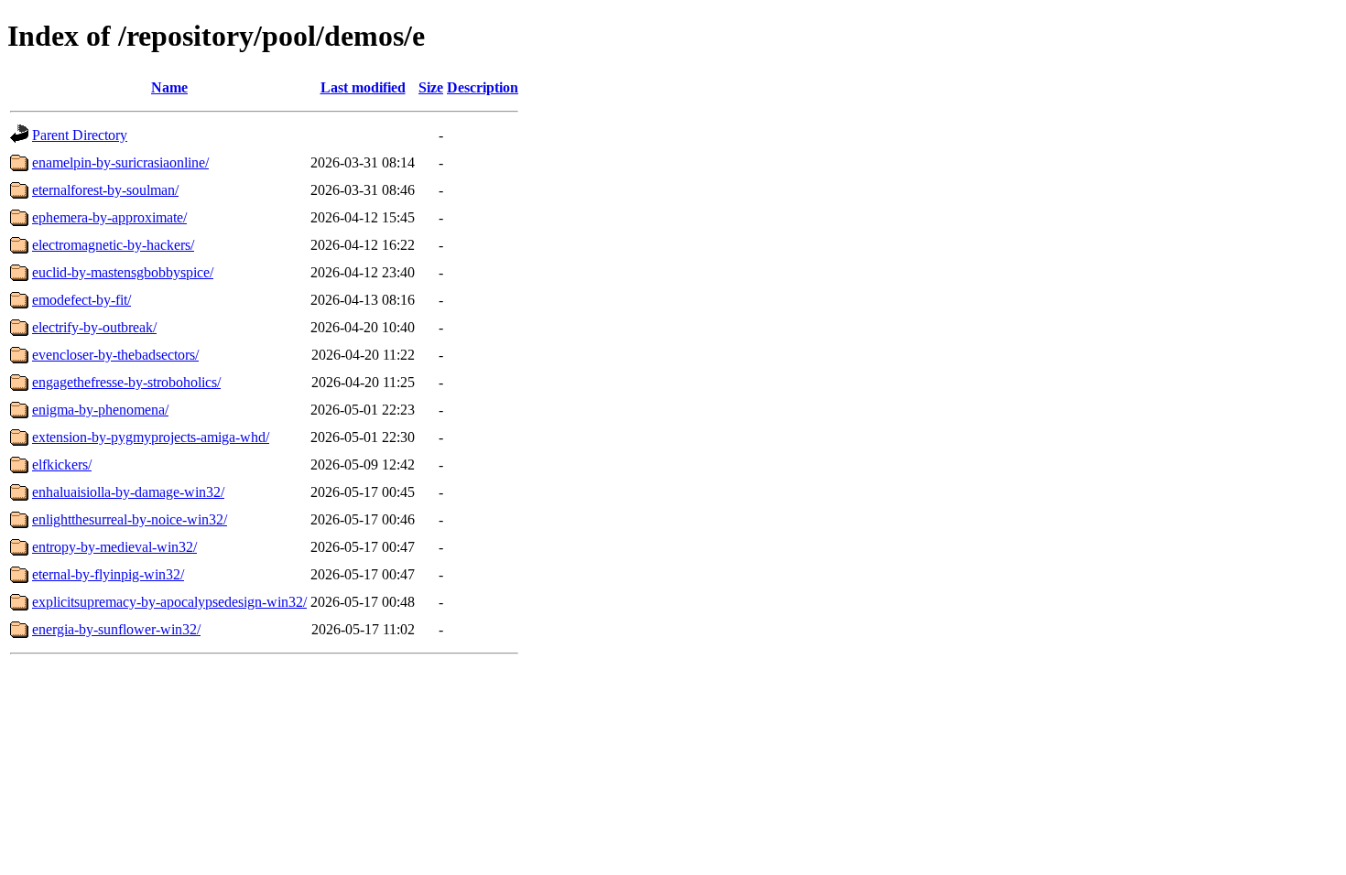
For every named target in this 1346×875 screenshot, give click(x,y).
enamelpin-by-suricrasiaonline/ (120, 162)
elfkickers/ (62, 464)
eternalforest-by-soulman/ (105, 190)
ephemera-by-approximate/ (109, 217)
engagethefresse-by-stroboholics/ (126, 382)
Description (482, 87)
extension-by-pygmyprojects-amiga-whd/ (150, 437)
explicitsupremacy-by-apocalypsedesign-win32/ (169, 602)
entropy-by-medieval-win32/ (114, 547)
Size (430, 87)
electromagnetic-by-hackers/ (113, 245)
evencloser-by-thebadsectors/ (115, 354)
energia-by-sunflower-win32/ (116, 629)
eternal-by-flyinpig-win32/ (108, 574)
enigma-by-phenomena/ (100, 409)
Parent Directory (79, 135)
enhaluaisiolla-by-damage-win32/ (128, 492)
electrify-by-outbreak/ (94, 327)
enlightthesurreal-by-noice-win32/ (129, 519)
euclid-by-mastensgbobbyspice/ (122, 272)
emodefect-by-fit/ (81, 300)
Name (169, 87)
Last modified (363, 87)
